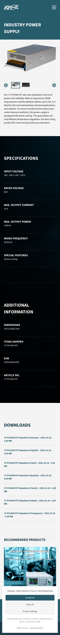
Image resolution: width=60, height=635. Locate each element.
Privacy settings (30, 611)
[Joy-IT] (11, 7)
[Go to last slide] (6, 85)
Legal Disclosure (36, 628)
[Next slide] (54, 85)
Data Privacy (22, 628)
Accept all (30, 597)
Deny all (30, 604)
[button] (15, 85)
